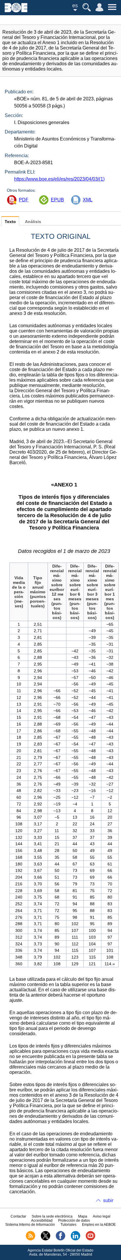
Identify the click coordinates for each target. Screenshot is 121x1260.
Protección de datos (74, 1220)
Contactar (18, 1216)
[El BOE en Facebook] (60, 1239)
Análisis (33, 222)
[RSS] (30, 1239)
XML (88, 199)
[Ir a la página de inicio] (16, 10)
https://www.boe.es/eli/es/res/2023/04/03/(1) (59, 178)
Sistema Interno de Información (30, 1225)
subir (108, 1200)
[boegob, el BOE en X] (45, 1239)
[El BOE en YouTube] (90, 1239)
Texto (10, 222)
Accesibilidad (42, 1220)
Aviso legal (101, 1216)
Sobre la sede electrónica (52, 1216)
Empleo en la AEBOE (99, 1225)
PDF (23, 199)
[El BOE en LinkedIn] (75, 1239)
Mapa (82, 1216)
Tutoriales (68, 1225)
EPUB (57, 199)
